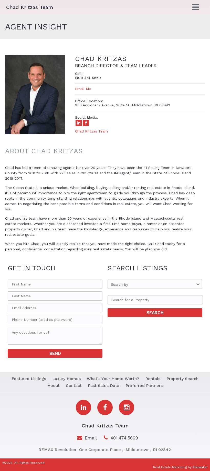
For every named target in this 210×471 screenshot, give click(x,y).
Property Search (182, 378)
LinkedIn (79, 123)
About (54, 385)
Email (91, 438)
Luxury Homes (66, 378)
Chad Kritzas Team (91, 131)
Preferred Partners (144, 385)
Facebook (86, 123)
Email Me (83, 89)
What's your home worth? (113, 378)
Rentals (152, 378)
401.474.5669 (124, 438)
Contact (74, 385)
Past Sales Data (103, 385)
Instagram (126, 407)
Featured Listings (29, 378)
